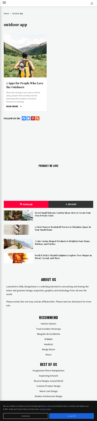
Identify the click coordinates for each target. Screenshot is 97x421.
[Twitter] (28, 118)
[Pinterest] (33, 118)
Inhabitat (48, 344)
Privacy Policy (45, 409)
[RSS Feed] (37, 118)
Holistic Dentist (48, 323)
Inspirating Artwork (48, 375)
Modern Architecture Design (48, 396)
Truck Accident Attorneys (48, 328)
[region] (48, 411)
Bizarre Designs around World (48, 380)
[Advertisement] (48, 140)
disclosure (77, 301)
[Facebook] (24, 118)
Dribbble (48, 339)
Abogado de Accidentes (48, 333)
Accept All (72, 416)
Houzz (48, 354)
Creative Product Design (48, 386)
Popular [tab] (28, 204)
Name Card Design (48, 391)
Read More (25, 56)
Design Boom (48, 349)
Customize (25, 416)
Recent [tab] (72, 204)
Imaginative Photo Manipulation (48, 370)
